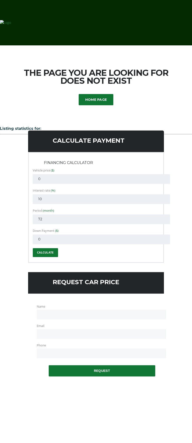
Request (102, 371)
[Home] (5, 22)
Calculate (45, 252)
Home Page (96, 100)
